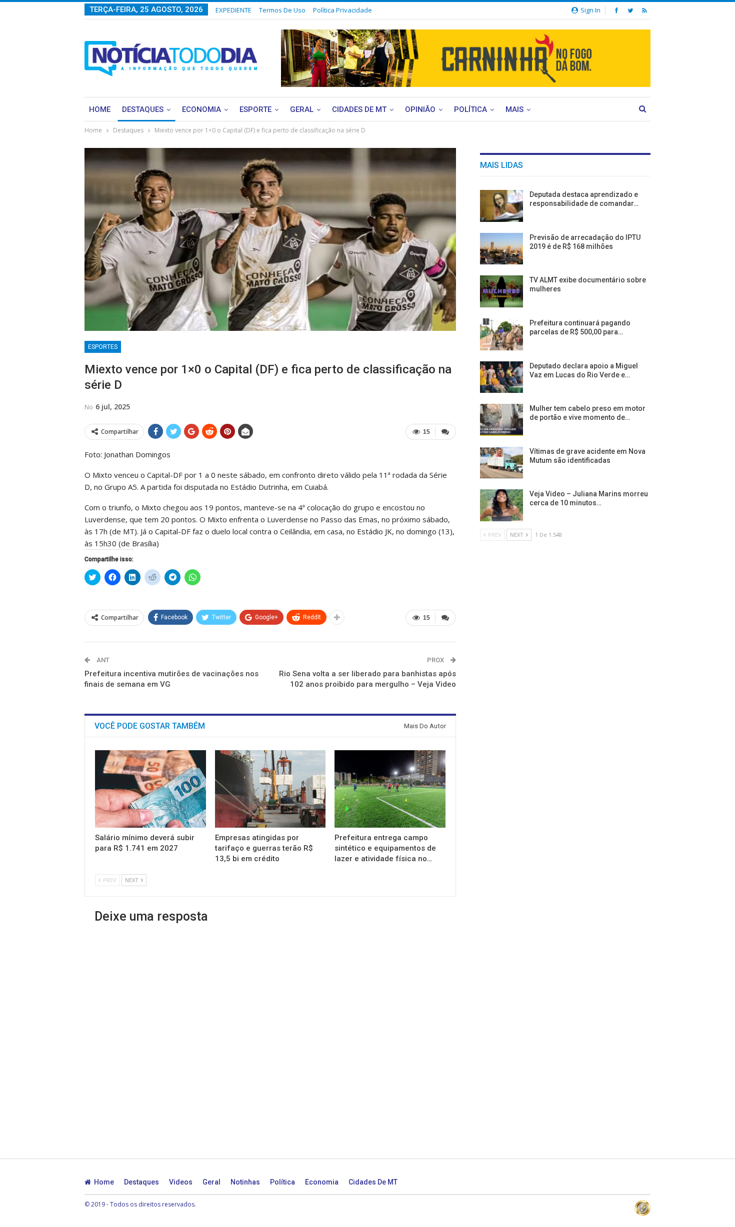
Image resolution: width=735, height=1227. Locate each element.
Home (99, 109)
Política (470, 109)
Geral (302, 109)
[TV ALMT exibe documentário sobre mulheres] (501, 291)
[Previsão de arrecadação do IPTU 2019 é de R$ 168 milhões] (501, 249)
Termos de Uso (282, 9)
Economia (201, 109)
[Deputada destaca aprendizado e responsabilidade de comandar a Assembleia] (501, 206)
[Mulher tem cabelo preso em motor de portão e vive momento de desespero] (501, 420)
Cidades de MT (359, 109)
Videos (180, 1182)
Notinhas (245, 1182)
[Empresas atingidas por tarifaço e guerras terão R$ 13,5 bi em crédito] (270, 789)
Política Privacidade (342, 9)
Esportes (103, 346)
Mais (515, 109)
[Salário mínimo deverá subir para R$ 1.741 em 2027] (150, 789)
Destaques (143, 109)
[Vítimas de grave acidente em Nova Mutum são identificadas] (501, 463)
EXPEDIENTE (234, 9)
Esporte (256, 109)
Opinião (420, 109)
